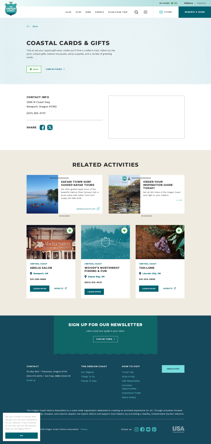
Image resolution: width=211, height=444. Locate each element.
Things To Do (88, 376)
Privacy (84, 429)
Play (68, 12)
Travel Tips (128, 372)
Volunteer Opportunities (129, 387)
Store (168, 12)
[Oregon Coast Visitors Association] (11, 8)
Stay (79, 12)
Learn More (39, 289)
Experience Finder (131, 393)
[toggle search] (136, 12)
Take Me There (104, 339)
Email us (31, 380)
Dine (88, 12)
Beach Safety (129, 397)
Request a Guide (195, 12)
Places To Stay (89, 381)
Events (99, 12)
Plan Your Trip (118, 12)
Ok (21, 436)
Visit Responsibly (131, 381)
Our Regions (87, 372)
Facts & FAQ (128, 376)
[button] (42, 127)
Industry (201, 3)
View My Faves (54, 69)
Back (35, 26)
